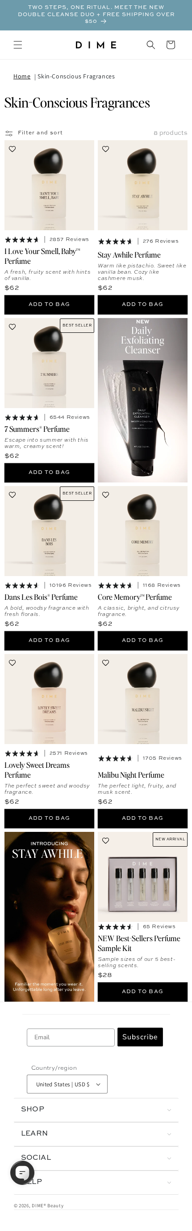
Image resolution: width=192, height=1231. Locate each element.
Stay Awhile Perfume (129, 254)
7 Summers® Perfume (37, 428)
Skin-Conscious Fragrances (76, 76)
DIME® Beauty (47, 1205)
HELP (31, 1182)
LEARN (34, 1133)
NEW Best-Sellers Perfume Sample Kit (139, 942)
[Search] (151, 45)
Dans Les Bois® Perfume (41, 596)
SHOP (33, 1109)
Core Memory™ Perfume (135, 596)
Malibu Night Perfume (131, 774)
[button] (18, 45)
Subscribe (140, 1037)
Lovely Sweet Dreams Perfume (37, 769)
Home (21, 76)
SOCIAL (36, 1158)
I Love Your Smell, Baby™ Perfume (42, 255)
